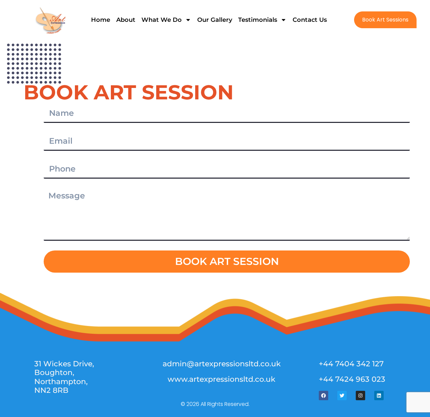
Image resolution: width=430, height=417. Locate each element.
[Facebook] (323, 395)
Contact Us (310, 20)
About (125, 20)
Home (100, 20)
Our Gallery (214, 20)
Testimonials (257, 20)
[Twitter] (342, 395)
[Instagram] (360, 395)
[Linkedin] (379, 395)
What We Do (161, 20)
